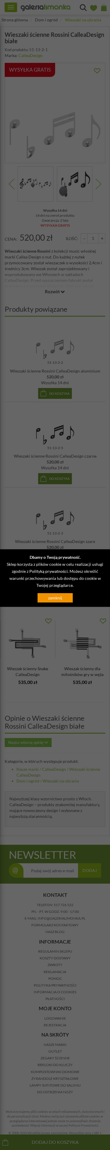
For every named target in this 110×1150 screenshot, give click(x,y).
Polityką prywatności (48, 570)
